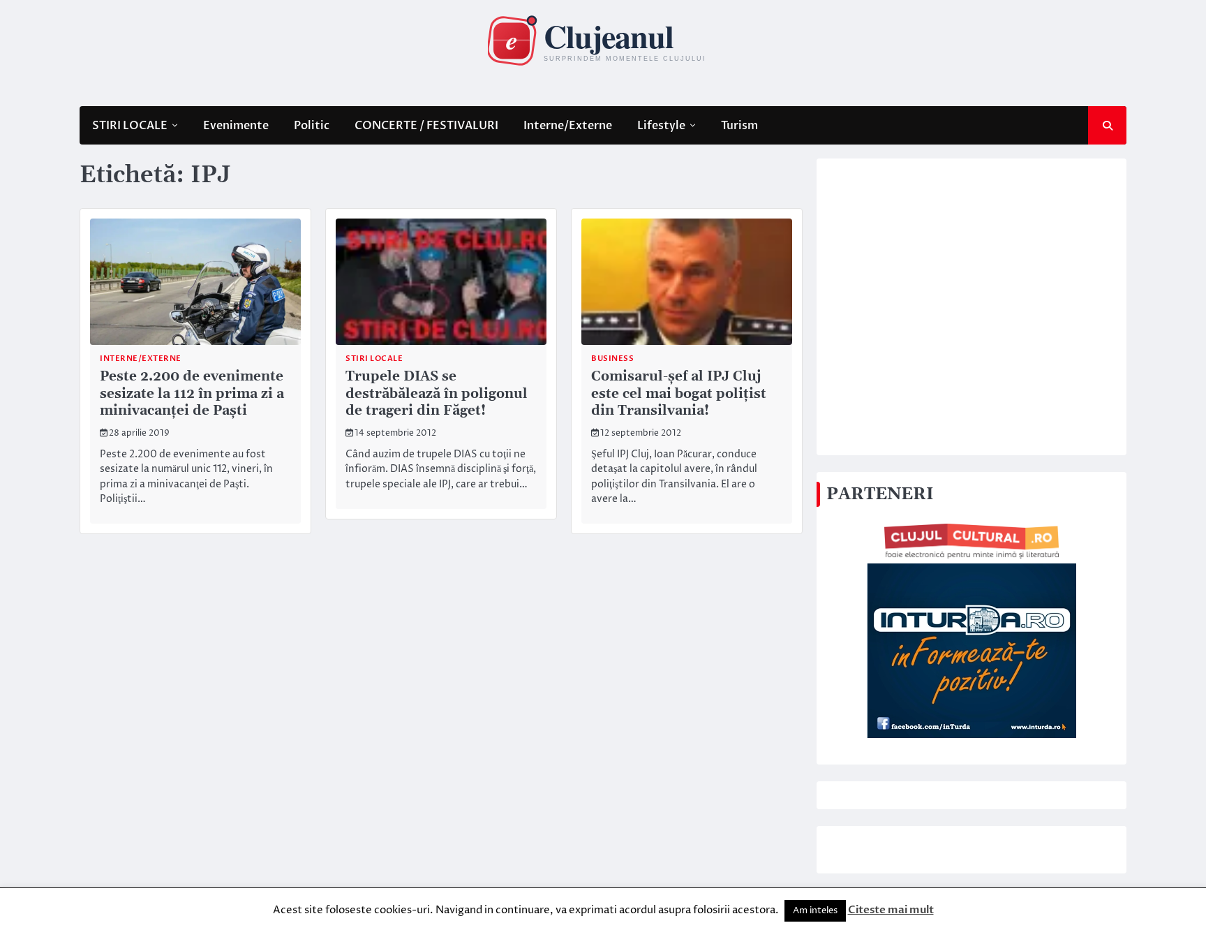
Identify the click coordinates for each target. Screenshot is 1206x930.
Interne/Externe (567, 125)
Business (612, 358)
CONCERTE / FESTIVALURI (426, 125)
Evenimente (236, 125)
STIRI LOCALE (130, 125)
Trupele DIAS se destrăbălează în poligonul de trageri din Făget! (436, 394)
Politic (311, 125)
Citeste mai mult (891, 910)
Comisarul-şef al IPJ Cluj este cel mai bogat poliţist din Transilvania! (678, 394)
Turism (739, 125)
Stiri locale (374, 358)
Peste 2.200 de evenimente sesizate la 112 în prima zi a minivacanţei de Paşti (192, 394)
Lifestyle (661, 125)
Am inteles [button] (815, 910)
